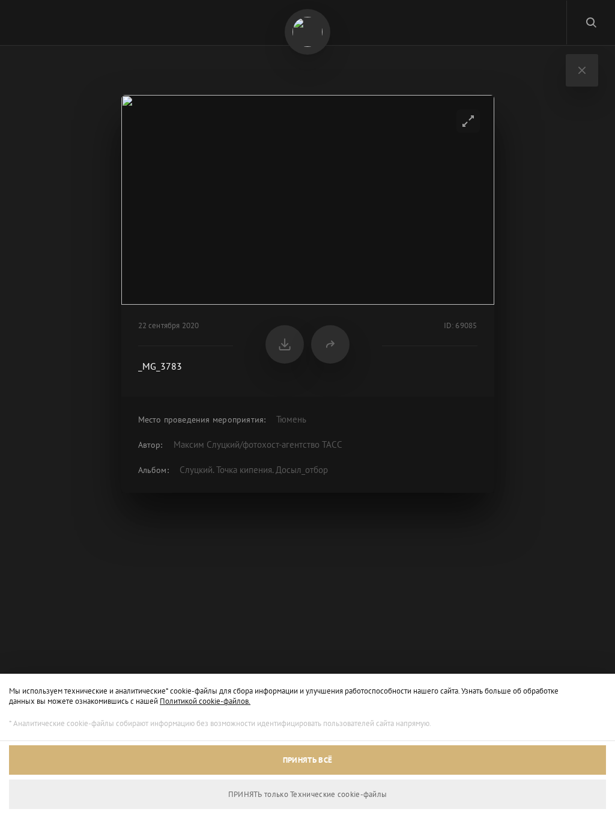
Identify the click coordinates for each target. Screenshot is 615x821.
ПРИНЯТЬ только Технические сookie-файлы (307, 794)
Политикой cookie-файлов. (205, 701)
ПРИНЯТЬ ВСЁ (307, 760)
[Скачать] (284, 344)
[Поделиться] (330, 344)
